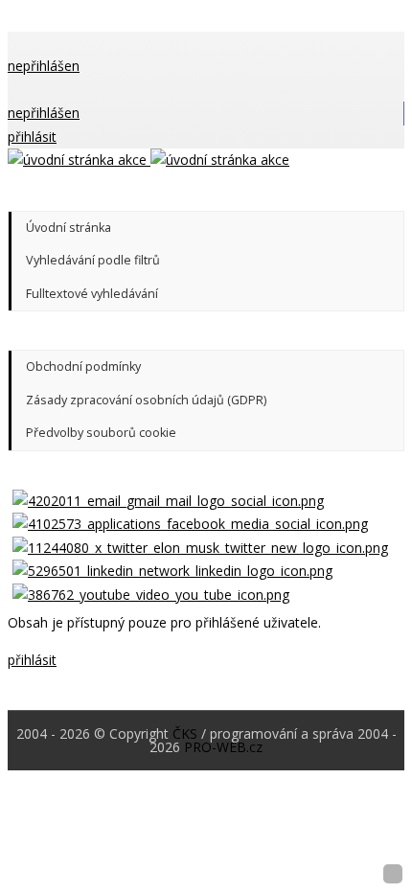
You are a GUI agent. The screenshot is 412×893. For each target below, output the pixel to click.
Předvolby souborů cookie (101, 432)
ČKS (184, 733)
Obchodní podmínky (83, 366)
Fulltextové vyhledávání (92, 294)
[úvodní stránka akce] (148, 159)
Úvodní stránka (68, 227)
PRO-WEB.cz (223, 747)
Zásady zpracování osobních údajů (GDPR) (146, 400)
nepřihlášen (44, 66)
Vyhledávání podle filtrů (93, 260)
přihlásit (32, 136)
